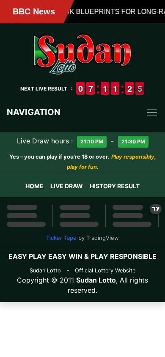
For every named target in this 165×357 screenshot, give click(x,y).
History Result (115, 185)
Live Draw (66, 185)
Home (34, 185)
